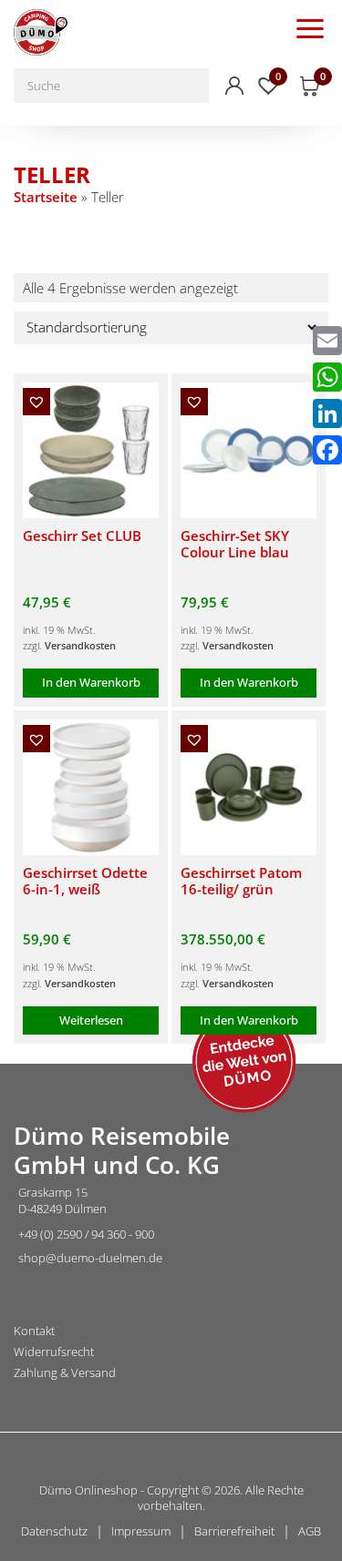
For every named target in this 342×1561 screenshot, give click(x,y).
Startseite (46, 197)
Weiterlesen (91, 1020)
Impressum (141, 1531)
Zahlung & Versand (65, 1373)
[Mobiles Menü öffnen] (310, 27)
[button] (36, 401)
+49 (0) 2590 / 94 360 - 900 (86, 1234)
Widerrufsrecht (54, 1352)
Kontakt (34, 1331)
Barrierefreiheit (234, 1531)
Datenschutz (54, 1531)
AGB (309, 1531)
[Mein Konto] (234, 86)
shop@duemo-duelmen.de (90, 1258)
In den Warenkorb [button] (91, 682)
